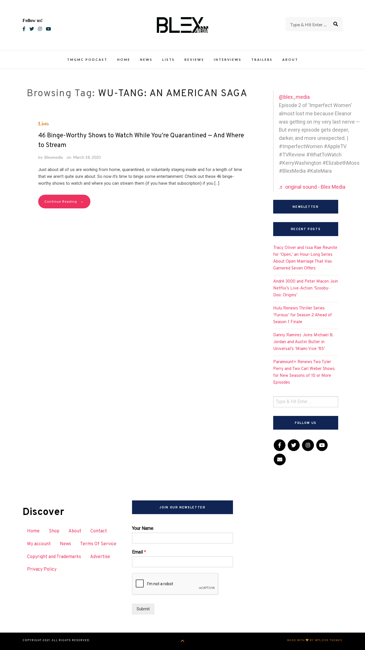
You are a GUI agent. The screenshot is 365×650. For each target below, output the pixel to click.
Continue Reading (64, 201)
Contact (98, 531)
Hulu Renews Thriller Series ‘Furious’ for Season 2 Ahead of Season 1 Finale (302, 315)
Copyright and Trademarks (54, 557)
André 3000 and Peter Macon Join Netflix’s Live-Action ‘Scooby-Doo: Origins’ (305, 288)
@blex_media (294, 97)
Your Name (142, 528)
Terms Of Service (98, 544)
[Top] (182, 641)
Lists (168, 59)
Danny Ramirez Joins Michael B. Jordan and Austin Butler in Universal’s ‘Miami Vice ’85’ (303, 342)
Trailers (262, 59)
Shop (54, 531)
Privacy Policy (41, 569)
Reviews (194, 59)
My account (39, 544)
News (146, 59)
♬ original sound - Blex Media (312, 187)
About (290, 59)
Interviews (228, 59)
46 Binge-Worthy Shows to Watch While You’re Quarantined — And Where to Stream (141, 140)
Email (139, 552)
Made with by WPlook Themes (314, 640)
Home (123, 59)
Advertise (100, 557)
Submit (143, 608)
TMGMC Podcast (87, 59)
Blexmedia (53, 157)
